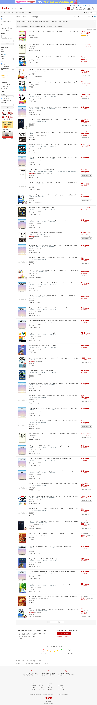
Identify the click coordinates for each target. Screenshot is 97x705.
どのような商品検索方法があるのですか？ (27, 634)
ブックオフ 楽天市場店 (34, 62)
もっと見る (20, 638)
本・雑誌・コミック (20, 660)
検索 (8, 43)
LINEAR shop (33, 87)
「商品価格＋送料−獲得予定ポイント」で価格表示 (25, 16)
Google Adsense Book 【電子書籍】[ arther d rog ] (41, 207)
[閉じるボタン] (94, 21)
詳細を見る (60, 26)
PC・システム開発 (30, 663)
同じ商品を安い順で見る (86, 63)
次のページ (61, 622)
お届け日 (3, 61)
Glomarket (32, 539)
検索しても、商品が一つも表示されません (27, 636)
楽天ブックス (32, 239)
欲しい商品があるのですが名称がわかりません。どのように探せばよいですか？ (34, 633)
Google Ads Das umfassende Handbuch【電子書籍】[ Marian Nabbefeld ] (47, 333)
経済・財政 (39, 660)
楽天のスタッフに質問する (64, 633)
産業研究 (38, 661)
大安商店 (32, 365)
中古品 (2, 51)
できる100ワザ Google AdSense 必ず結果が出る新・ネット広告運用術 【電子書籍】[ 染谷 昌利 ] (53, 496)
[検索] (68, 8)
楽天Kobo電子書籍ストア (35, 101)
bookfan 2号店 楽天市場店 (35, 37)
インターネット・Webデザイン (41, 663)
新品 (2, 49)
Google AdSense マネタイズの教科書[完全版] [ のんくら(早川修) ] (45, 232)
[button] (92, 5)
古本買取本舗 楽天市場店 (35, 403)
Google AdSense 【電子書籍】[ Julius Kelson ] (41, 370)
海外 (5, 54)
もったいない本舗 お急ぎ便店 (36, 528)
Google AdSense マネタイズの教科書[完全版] (42, 169)
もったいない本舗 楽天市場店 (36, 76)
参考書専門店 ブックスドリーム (36, 177)
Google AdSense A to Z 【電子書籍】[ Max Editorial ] (42, 345)
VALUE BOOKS (33, 139)
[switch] (13, 69)
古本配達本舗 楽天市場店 (35, 189)
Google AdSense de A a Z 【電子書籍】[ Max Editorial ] (43, 559)
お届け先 (3, 56)
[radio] (1, 18)
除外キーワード (4, 102)
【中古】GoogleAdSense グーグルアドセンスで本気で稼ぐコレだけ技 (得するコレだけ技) (54, 82)
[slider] (1, 38)
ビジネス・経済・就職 (30, 660)
